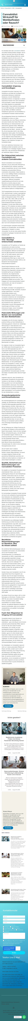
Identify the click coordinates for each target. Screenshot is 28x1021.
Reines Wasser (15, 926)
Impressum (16, 1002)
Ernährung (20, 929)
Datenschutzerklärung (7, 1002)
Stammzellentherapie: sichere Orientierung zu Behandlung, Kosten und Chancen (14, 773)
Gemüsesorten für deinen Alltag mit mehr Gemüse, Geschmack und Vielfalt (16, 873)
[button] (25, 5)
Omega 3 (7, 926)
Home (2, 8)
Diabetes (7, 931)
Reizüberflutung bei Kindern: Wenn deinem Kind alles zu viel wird (18, 890)
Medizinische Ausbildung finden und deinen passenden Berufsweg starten (14, 739)
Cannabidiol (17, 50)
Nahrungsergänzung (10, 929)
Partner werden (5, 1004)
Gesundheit (8, 8)
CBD (13, 8)
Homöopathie (8, 928)
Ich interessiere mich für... (9, 925)
